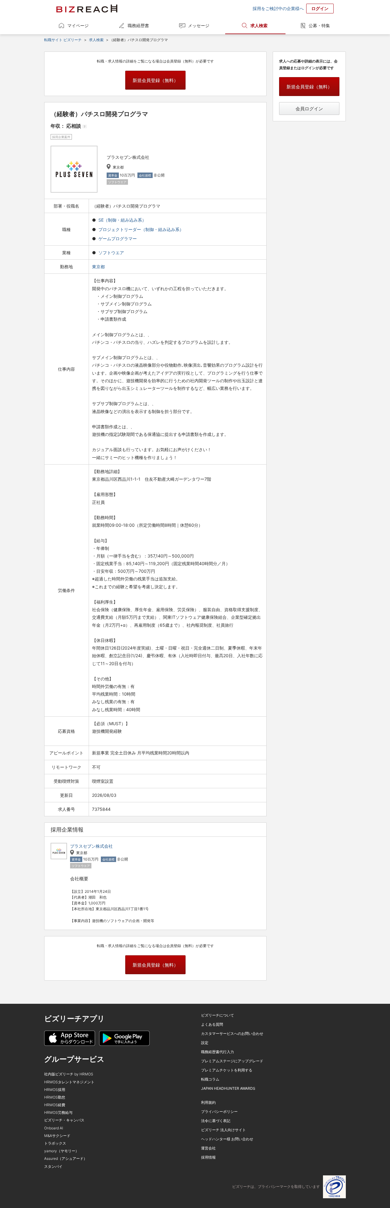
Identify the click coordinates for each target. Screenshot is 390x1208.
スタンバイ (53, 1166)
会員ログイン (309, 109)
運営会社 (208, 1148)
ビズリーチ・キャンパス (64, 1120)
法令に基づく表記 (215, 1120)
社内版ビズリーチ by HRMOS (68, 1074)
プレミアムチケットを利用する (226, 1070)
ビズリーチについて (217, 1015)
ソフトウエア (111, 252)
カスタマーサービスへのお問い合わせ (232, 1033)
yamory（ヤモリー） (61, 1151)
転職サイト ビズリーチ (63, 39)
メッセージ (198, 25)
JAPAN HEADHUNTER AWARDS (228, 1088)
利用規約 (208, 1102)
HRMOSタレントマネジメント (69, 1082)
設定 (204, 1042)
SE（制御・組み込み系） (122, 220)
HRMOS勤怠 (54, 1097)
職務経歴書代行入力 (217, 1051)
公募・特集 (319, 25)
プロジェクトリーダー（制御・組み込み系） (141, 229)
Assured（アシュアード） (65, 1158)
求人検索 (259, 25)
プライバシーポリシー (219, 1111)
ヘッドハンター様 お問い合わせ (227, 1139)
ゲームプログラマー (117, 238)
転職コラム (210, 1079)
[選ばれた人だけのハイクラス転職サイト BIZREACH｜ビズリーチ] (86, 8)
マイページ (78, 25)
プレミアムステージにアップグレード (232, 1061)
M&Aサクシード (57, 1135)
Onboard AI (53, 1128)
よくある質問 (212, 1024)
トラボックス (55, 1143)
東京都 (99, 266)
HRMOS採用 (54, 1089)
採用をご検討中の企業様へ (278, 8)
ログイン (319, 8)
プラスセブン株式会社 (91, 846)
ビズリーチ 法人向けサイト (223, 1130)
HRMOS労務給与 (58, 1112)
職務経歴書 (138, 25)
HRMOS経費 (54, 1105)
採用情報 (208, 1157)
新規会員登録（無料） (155, 80)
